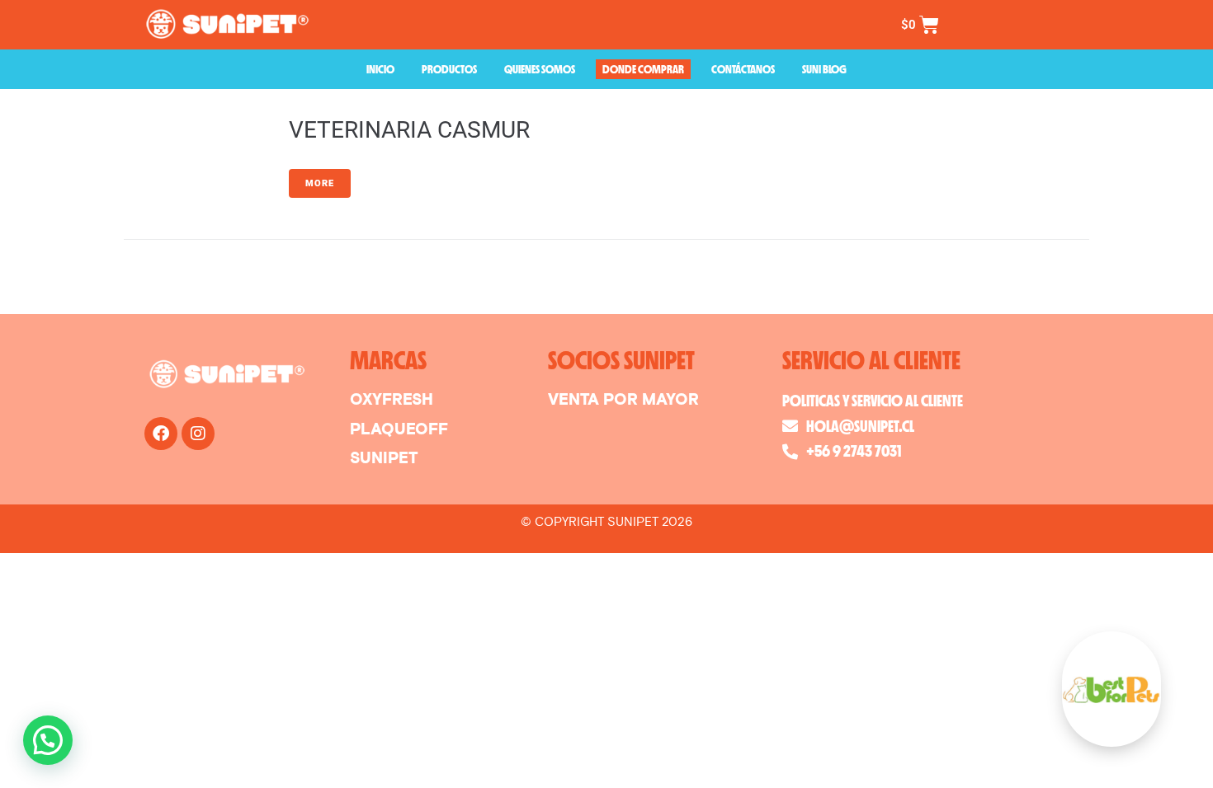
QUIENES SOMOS (539, 69)
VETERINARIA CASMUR (409, 129)
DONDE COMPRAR (643, 69)
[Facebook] (160, 433)
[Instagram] (198, 433)
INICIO (380, 69)
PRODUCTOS (449, 69)
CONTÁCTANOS (743, 69)
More (319, 183)
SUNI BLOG (824, 69)
